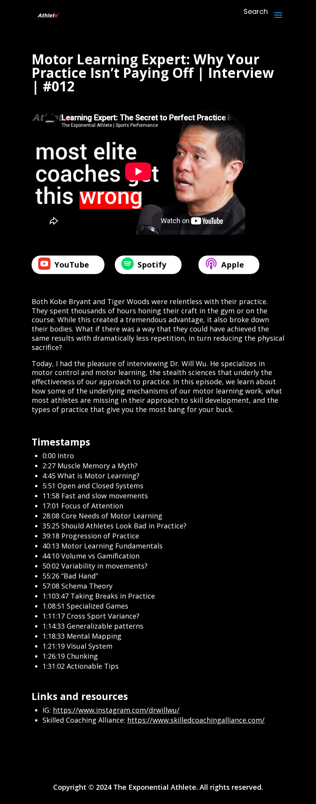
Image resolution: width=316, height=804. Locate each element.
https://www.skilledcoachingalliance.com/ (196, 720)
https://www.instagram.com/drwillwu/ (116, 710)
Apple (232, 264)
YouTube (71, 264)
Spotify (152, 264)
